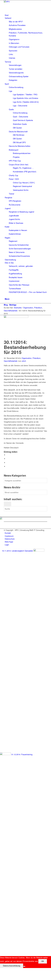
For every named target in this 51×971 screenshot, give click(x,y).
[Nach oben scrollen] (0, 969)
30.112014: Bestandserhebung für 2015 (25, 347)
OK (42, 961)
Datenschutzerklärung (11, 966)
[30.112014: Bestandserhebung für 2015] (17, 317)
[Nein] (24, 966)
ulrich (24, 361)
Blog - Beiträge (10, 304)
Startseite (17, 307)
